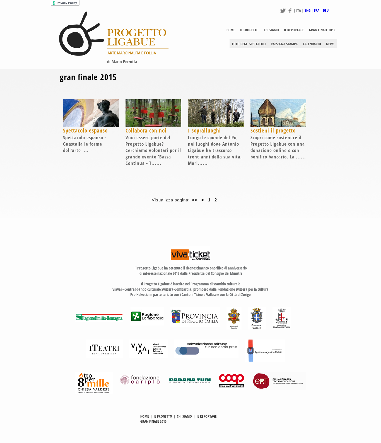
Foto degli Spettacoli (249, 43)
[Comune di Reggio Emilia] (282, 328)
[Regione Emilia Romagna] (99, 328)
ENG (307, 10)
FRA (316, 10)
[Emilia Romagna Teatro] (278, 388)
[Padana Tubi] (190, 388)
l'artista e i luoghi (221, 36)
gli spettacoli (252, 36)
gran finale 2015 (322, 29)
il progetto (249, 29)
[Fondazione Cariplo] (140, 388)
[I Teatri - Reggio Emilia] (104, 356)
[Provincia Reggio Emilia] (195, 325)
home (230, 29)
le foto (289, 36)
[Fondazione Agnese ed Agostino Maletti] (265, 360)
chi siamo (271, 29)
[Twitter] (282, 12)
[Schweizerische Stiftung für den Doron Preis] (206, 356)
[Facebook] (289, 12)
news (330, 43)
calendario (312, 43)
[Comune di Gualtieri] (257, 328)
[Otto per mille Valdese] (94, 392)
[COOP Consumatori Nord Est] (231, 388)
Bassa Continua (312, 50)
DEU (326, 10)
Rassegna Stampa (284, 43)
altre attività (279, 36)
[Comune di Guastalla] (234, 328)
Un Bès (276, 50)
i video (305, 36)
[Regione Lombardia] (147, 324)
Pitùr (290, 50)
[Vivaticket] (190, 262)
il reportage (294, 29)
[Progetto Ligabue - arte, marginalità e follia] (114, 54)
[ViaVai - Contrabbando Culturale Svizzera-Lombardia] (148, 356)
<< (194, 200)
